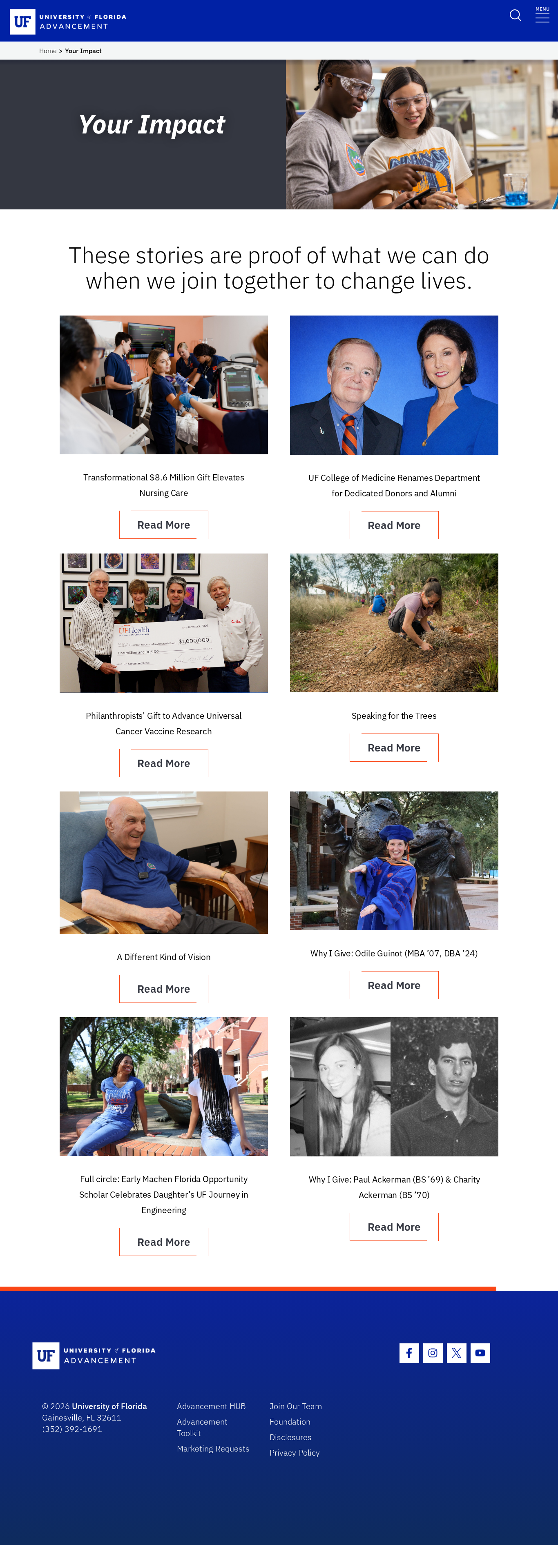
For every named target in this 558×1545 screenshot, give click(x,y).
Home (48, 51)
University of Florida (109, 1406)
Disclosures (291, 1437)
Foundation (290, 1421)
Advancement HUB (211, 1406)
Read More (163, 524)
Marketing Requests (213, 1448)
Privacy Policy (295, 1452)
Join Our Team (296, 1406)
